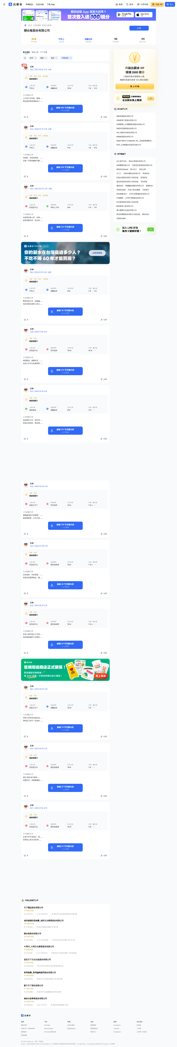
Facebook (117, 1032)
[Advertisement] (65, 461)
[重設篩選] (25, 58)
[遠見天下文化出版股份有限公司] (65, 963)
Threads (116, 1028)
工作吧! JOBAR (142, 1032)
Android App (48, 1028)
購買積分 (24, 1032)
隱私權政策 (94, 1028)
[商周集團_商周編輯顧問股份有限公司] (65, 976)
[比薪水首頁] (26, 1015)
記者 (32, 67)
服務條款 (93, 1025)
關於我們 (24, 1025)
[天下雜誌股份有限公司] (65, 911)
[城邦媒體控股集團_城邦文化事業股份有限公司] (65, 924)
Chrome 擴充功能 (50, 1032)
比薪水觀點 (71, 1025)
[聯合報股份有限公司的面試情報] (143, 40)
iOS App (47, 1025)
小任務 (139, 1028)
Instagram (117, 1025)
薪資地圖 (24, 1035)
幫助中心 (93, 1032)
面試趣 (139, 1025)
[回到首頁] (25, 25)
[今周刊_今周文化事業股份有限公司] (65, 950)
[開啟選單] (4, 4)
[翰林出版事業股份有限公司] (65, 1002)
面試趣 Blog (71, 1028)
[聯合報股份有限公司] (65, 937)
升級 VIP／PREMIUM (28, 1028)
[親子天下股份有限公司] (65, 989)
